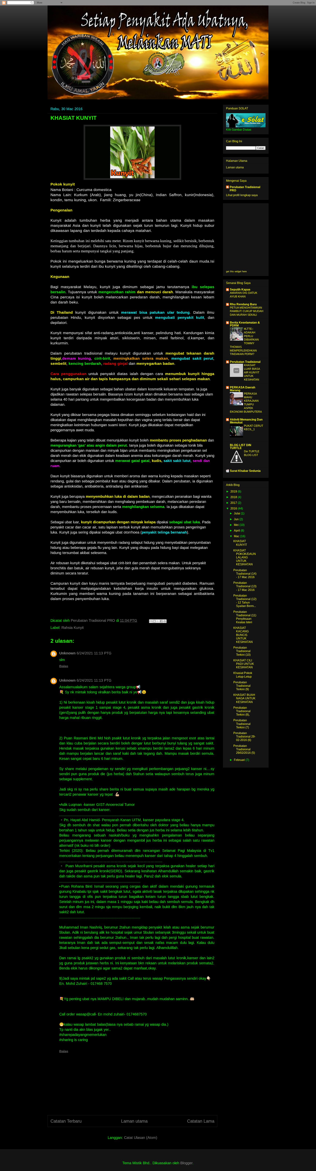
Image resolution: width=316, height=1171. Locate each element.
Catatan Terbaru (66, 1121)
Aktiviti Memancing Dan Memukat (246, 421)
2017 (234, 502)
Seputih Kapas (240, 289)
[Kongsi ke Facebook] (161, 621)
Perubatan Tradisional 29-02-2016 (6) (244, 736)
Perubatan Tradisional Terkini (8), (242, 711)
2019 (234, 491)
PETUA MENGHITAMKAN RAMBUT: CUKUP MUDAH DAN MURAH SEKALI (246, 311)
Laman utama (134, 1121)
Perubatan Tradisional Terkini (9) (242, 686)
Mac (237, 536)
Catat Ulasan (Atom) (140, 1138)
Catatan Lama (200, 1121)
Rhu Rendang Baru (243, 304)
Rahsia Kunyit (72, 628)
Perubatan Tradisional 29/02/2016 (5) (244, 749)
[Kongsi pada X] (158, 621)
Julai (237, 513)
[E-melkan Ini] (151, 621)
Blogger (186, 1163)
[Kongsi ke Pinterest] (165, 621)
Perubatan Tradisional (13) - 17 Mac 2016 (244, 586)
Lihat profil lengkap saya (242, 195)
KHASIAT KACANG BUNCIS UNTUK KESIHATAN (243, 634)
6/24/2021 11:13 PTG (94, 653)
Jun (236, 519)
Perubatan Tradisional (245, 361)
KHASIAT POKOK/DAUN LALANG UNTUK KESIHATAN (244, 557)
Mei (236, 524)
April (237, 530)
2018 (234, 497)
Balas (63, 666)
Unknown (67, 653)
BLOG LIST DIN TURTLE (240, 447)
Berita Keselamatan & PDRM (245, 324)
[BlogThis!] (154, 621)
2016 (234, 508)
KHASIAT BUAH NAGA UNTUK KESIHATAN (244, 698)
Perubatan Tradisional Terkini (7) (242, 724)
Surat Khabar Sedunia (245, 470)
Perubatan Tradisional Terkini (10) (242, 651)
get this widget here (236, 271)
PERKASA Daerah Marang (242, 389)
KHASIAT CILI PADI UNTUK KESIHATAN (243, 664)
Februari (240, 759)
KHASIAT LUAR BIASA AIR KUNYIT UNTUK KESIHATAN (252, 372)
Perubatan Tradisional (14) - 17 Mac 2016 (244, 574)
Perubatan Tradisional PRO (245, 189)
